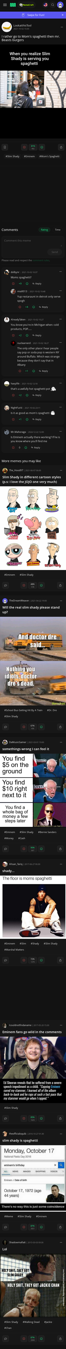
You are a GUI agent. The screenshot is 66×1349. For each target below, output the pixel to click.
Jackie (49, 1322)
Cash (22, 838)
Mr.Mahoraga (18, 431)
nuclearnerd (24, 343)
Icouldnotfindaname (20, 1025)
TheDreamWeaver (19, 600)
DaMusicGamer (17, 742)
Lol (4, 1249)
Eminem (30, 156)
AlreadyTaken (18, 319)
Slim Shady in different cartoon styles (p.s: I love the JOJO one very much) (31, 479)
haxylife (15, 383)
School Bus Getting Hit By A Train (24, 710)
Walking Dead (32, 1322)
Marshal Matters (15, 949)
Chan (9, 1327)
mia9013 (22, 291)
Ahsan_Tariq (15, 864)
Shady (35, 943)
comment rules (41, 260)
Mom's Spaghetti (50, 156)
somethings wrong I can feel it (25, 749)
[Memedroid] (13, 5)
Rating (44, 229)
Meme (9, 1216)
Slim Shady (13, 156)
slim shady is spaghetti (20, 1140)
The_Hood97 (16, 470)
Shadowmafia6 (17, 1242)
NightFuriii (16, 407)
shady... (8, 871)
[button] (53, 5)
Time (57, 229)
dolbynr (15, 272)
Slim (23, 943)
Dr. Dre (53, 710)
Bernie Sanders (48, 832)
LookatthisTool (22, 25)
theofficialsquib (17, 1133)
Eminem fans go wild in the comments (32, 1032)
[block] (61, 27)
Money (10, 838)
